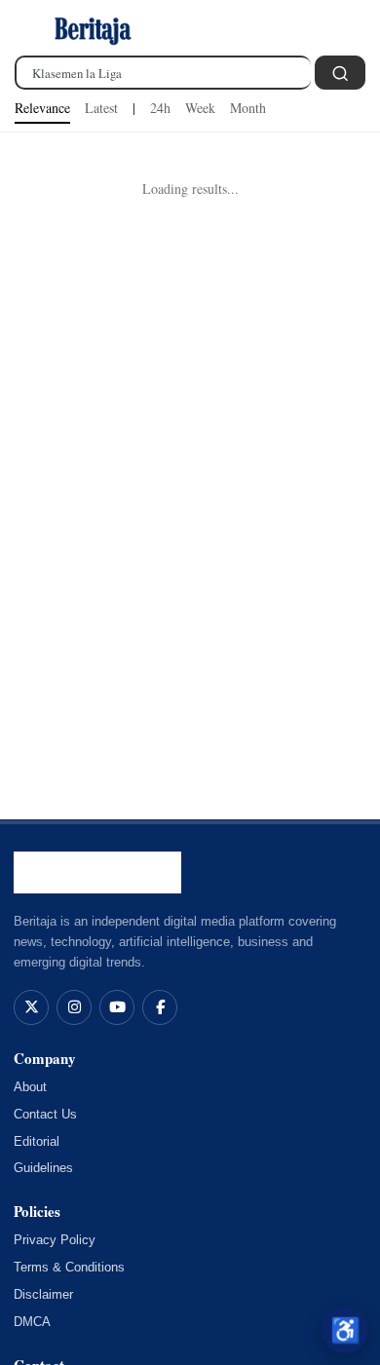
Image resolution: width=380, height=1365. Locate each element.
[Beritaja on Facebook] (159, 1007)
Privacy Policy (54, 1239)
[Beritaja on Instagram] (74, 1007)
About (30, 1087)
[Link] (93, 28)
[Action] (340, 73)
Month (248, 107)
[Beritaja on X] (31, 1007)
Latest (101, 107)
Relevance (42, 107)
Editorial (36, 1141)
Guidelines (43, 1167)
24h (160, 107)
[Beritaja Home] (97, 872)
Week (200, 107)
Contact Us (45, 1114)
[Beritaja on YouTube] (116, 1007)
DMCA (32, 1321)
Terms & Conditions (69, 1267)
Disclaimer (43, 1294)
